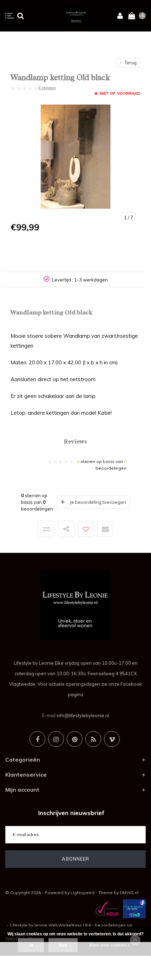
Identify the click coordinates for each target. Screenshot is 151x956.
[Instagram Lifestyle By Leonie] (56, 739)
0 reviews (47, 87)
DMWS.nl (129, 892)
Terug (130, 62)
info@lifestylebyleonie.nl (83, 715)
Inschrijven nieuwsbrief (71, 812)
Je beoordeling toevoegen (98, 502)
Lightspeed (82, 892)
